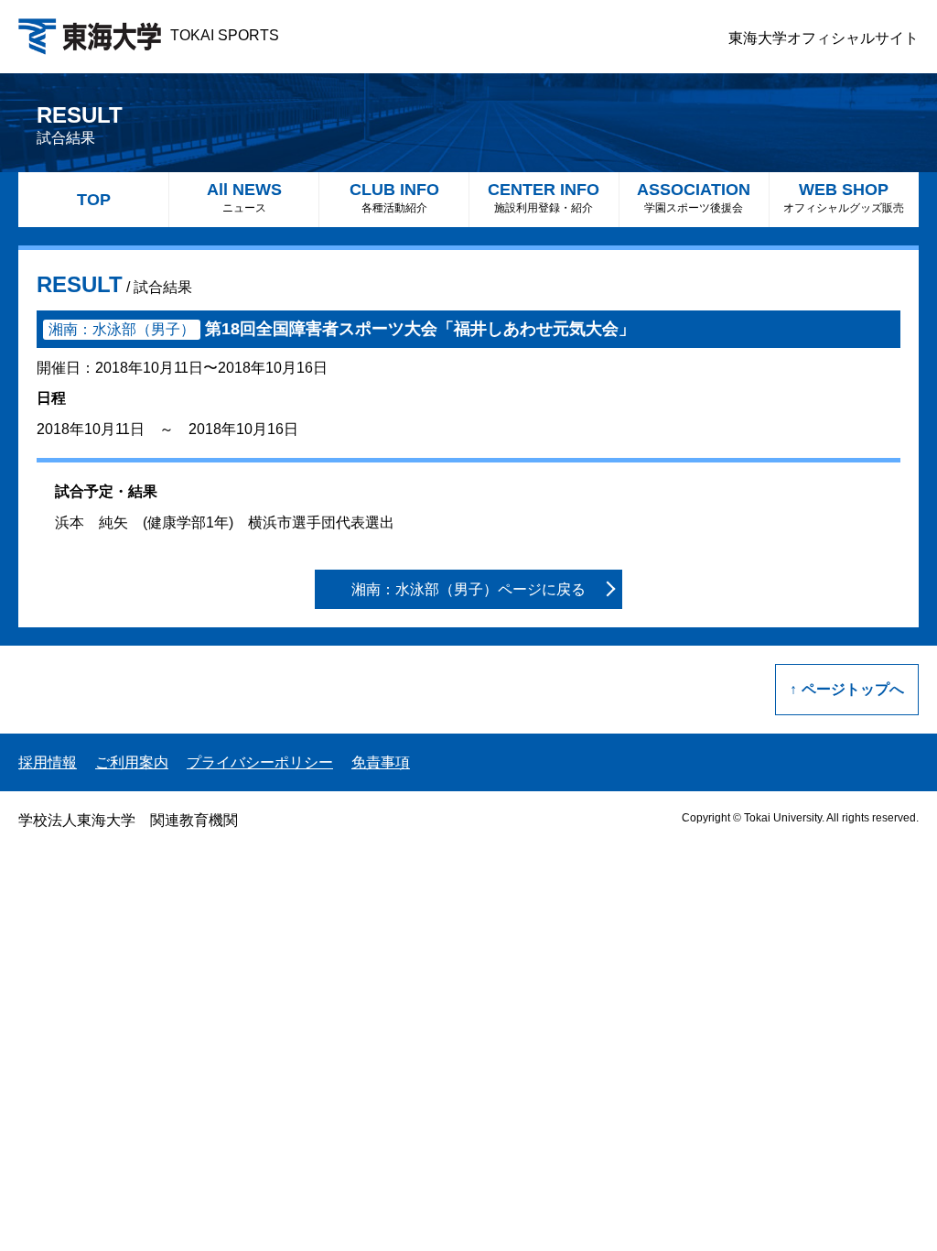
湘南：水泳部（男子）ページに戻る (468, 589)
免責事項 (380, 762)
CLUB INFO (394, 197)
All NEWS (244, 197)
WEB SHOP (843, 197)
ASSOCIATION (693, 197)
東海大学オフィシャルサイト (823, 38)
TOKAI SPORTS (224, 35)
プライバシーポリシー (260, 762)
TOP (94, 199)
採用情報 (47, 762)
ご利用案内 (131, 762)
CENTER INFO (543, 197)
